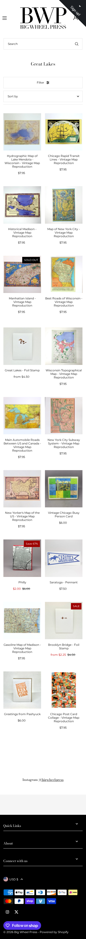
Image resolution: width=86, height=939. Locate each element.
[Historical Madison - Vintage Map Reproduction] (22, 205)
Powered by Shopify (54, 932)
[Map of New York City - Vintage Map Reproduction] (64, 205)
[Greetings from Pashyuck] (22, 690)
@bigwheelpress (51, 779)
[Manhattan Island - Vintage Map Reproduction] (22, 274)
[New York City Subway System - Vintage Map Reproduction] (64, 415)
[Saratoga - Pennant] (64, 558)
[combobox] (43, 44)
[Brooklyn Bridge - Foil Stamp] (64, 620)
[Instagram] (7, 912)
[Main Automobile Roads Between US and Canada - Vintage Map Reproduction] (22, 415)
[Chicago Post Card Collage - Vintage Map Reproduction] (64, 690)
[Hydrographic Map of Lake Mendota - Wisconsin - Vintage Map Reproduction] (22, 132)
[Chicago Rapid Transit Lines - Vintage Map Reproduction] (64, 132)
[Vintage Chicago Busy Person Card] (64, 489)
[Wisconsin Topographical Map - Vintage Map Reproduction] (64, 346)
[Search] (76, 44)
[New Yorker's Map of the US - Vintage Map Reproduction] (22, 489)
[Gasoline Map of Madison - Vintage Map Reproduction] (22, 620)
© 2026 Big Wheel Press (20, 932)
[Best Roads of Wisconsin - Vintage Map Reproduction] (64, 274)
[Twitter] (16, 912)
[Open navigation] (8, 17)
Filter (40, 82)
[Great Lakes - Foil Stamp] (22, 346)
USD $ (13, 879)
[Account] (75, 18)
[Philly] (22, 558)
